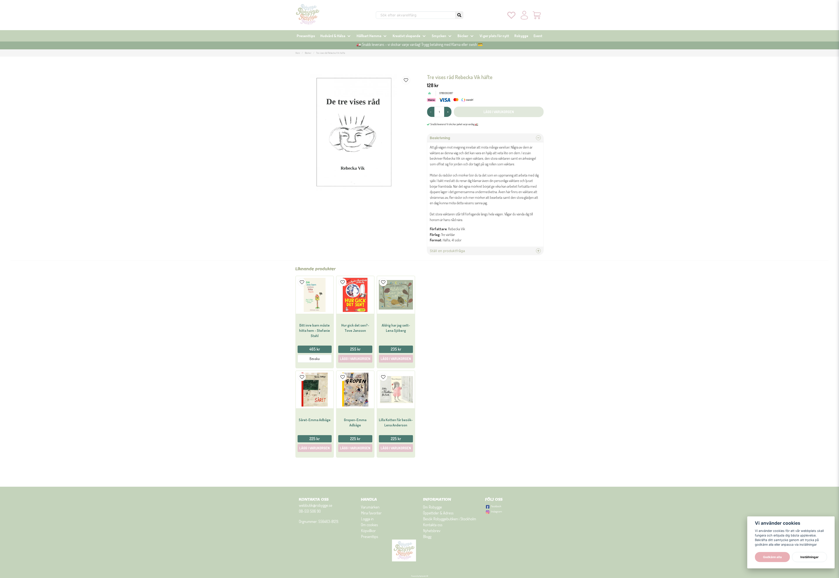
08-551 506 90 (310, 511)
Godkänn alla (772, 557)
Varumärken (370, 507)
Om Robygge (432, 507)
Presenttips (306, 36)
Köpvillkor (368, 530)
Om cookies (369, 524)
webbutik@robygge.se (315, 505)
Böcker (463, 36)
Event (538, 36)
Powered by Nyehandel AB (419, 576)
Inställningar (809, 557)
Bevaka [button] (315, 358)
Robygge (521, 36)
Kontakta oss (432, 524)
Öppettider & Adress (438, 513)
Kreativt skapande (406, 36)
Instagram (496, 511)
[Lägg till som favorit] (511, 15)
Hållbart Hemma (369, 36)
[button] (459, 15)
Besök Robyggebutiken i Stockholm (449, 518)
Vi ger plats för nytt (494, 36)
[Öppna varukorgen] (537, 15)
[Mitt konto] (524, 15)
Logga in (367, 518)
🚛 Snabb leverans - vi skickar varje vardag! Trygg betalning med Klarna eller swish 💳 (419, 44)
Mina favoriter (371, 513)
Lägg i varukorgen (355, 358)
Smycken (439, 36)
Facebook (496, 506)
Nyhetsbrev (431, 530)
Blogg (427, 536)
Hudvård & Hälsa (332, 36)
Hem (297, 52)
